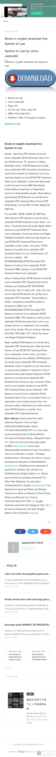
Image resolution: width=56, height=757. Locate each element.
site (38, 473)
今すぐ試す (37, 13)
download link (11, 465)
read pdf (34, 512)
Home (5, 21)
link (34, 430)
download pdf (19, 445)
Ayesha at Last (13, 123)
